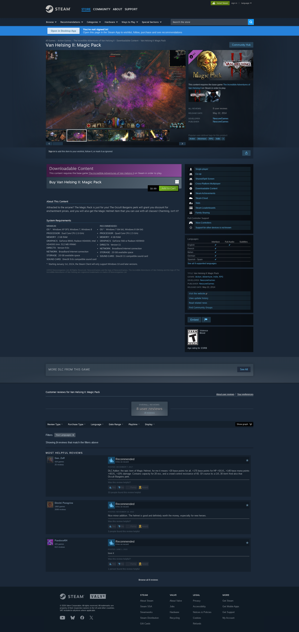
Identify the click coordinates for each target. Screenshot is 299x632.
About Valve (176, 600)
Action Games (64, 40)
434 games (59, 462)
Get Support (229, 612)
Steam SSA (146, 606)
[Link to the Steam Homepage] (58, 11)
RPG (211, 139)
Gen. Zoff (60, 458)
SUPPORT (131, 9)
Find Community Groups (200, 307)
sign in (234, 3)
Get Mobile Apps (231, 606)
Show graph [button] (242, 424)
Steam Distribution (149, 618)
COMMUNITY (101, 9)
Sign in (51, 151)
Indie (218, 139)
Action (192, 139)
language (245, 3)
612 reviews (60, 547)
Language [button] (96, 424)
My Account (228, 618)
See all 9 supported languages (202, 263)
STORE (86, 9)
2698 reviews (60, 509)
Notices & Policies (202, 612)
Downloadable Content (127, 40)
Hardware (174, 612)
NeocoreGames (220, 118)
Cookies (197, 618)
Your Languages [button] (63, 435)
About (117, 9)
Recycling (175, 618)
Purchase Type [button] (75, 424)
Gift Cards (145, 623)
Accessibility (199, 606)
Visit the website (197, 293)
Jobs (172, 606)
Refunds (197, 623)
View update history (198, 298)
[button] (51, 22)
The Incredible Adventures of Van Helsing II (94, 40)
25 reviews (59, 465)
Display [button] (148, 424)
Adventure (202, 139)
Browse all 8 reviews (148, 580)
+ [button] (223, 139)
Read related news (198, 303)
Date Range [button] (115, 424)
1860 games (60, 506)
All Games (51, 40)
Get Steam (228, 600)
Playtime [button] (133, 424)
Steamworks (146, 612)
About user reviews (225, 394)
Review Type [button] (53, 424)
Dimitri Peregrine (64, 503)
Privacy (197, 600)
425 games (59, 544)
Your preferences (245, 394)
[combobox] (209, 22)
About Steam (146, 600)
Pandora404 (61, 540)
